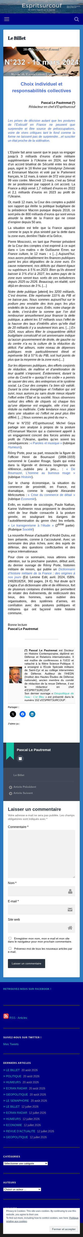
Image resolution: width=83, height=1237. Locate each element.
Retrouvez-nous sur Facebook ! (27, 989)
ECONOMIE (14, 1125)
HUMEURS (13, 1082)
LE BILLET (13, 1070)
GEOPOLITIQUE (17, 1094)
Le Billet (17, 38)
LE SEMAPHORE (17, 1100)
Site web (14, 919)
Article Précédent (25, 786)
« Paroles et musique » (46, 443)
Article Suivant (23, 793)
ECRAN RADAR (16, 1088)
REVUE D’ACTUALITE (20, 1131)
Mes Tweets (11, 1044)
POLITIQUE (13, 1076)
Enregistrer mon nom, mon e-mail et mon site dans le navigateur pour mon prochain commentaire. (40, 940)
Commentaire (18, 827)
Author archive (20, 758)
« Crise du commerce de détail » (51, 495)
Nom (12, 883)
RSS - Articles (18, 1017)
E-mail (13, 901)
